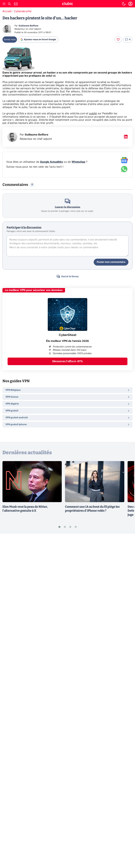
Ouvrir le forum (70, 276)
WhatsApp (78, 162)
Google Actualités (51, 162)
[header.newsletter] (16, 4)
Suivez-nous (10, 40)
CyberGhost (67, 335)
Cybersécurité (22, 11)
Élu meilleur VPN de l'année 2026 (67, 341)
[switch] (124, 4)
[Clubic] (67, 4)
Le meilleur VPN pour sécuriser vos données (34, 290)
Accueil (7, 11)
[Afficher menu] (4, 4)
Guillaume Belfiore (28, 26)
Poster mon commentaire (111, 262)
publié (93, 113)
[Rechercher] (9, 4)
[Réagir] (118, 39)
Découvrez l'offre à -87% (67, 361)
